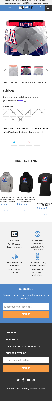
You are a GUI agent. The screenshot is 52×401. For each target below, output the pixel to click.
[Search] (42, 7)
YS (6, 112)
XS (27, 112)
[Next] (46, 37)
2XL (20, 119)
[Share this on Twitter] (14, 142)
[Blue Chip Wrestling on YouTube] (28, 380)
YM (13, 112)
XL (13, 119)
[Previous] (6, 37)
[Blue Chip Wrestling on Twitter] (18, 380)
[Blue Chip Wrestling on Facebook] (23, 380)
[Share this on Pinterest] (29, 142)
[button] (22, 204)
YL (20, 112)
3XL (28, 119)
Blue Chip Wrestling (21, 388)
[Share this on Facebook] (22, 142)
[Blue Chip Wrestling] (26, 8)
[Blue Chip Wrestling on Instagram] (33, 380)
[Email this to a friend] (37, 142)
